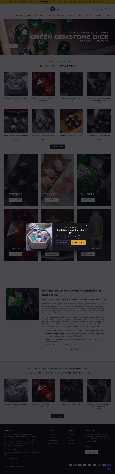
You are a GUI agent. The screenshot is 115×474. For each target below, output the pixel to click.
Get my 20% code (78, 242)
